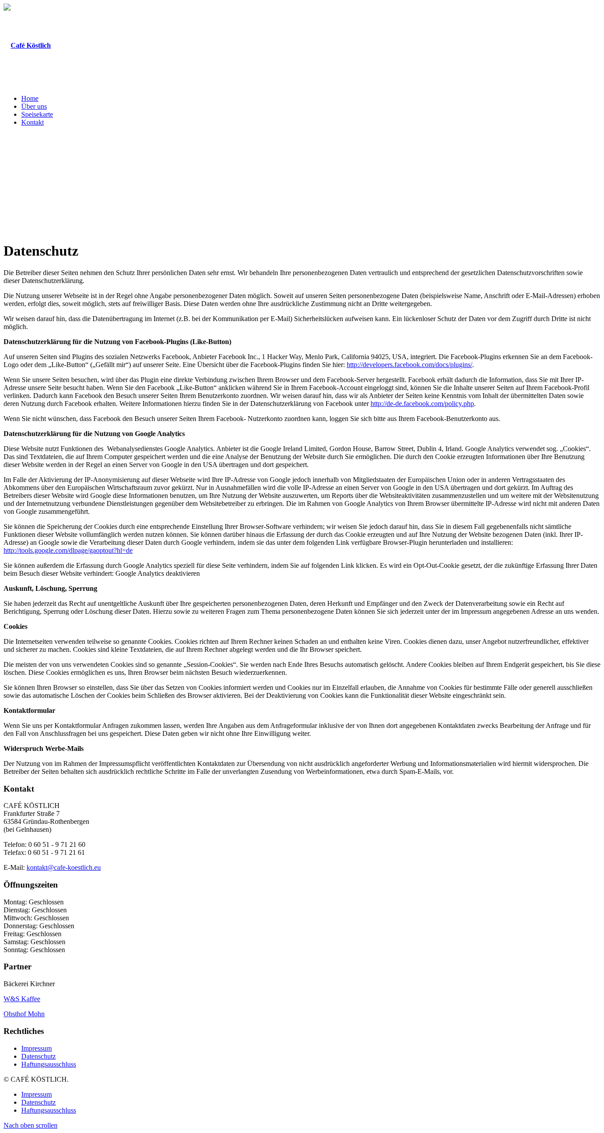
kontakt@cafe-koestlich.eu (64, 867)
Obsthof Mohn (24, 1014)
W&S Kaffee (22, 999)
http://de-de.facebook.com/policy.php (422, 403)
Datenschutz (38, 1056)
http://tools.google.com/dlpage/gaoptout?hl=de (68, 550)
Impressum (36, 1048)
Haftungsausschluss (48, 1064)
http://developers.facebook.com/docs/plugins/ (409, 364)
